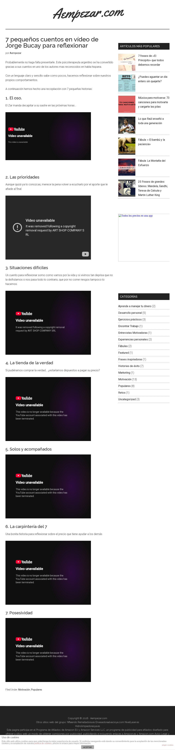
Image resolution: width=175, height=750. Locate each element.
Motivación (24, 689)
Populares (36, 689)
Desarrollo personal (130, 312)
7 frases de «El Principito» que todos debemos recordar (151, 60)
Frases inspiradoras (130, 359)
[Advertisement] (135, 277)
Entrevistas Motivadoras (132, 332)
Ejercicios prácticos (130, 319)
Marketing (124, 372)
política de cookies (43, 743)
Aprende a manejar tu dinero (134, 306)
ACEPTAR (87, 747)
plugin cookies (167, 745)
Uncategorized (127, 399)
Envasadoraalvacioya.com (110, 722)
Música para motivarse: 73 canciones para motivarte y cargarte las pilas (154, 102)
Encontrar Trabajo (128, 326)
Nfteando (72, 722)
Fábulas (123, 346)
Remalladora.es (86, 722)
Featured (123, 352)
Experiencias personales (133, 339)
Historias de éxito (129, 366)
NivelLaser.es (132, 722)
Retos (121, 392)
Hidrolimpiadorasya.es (87, 726)
